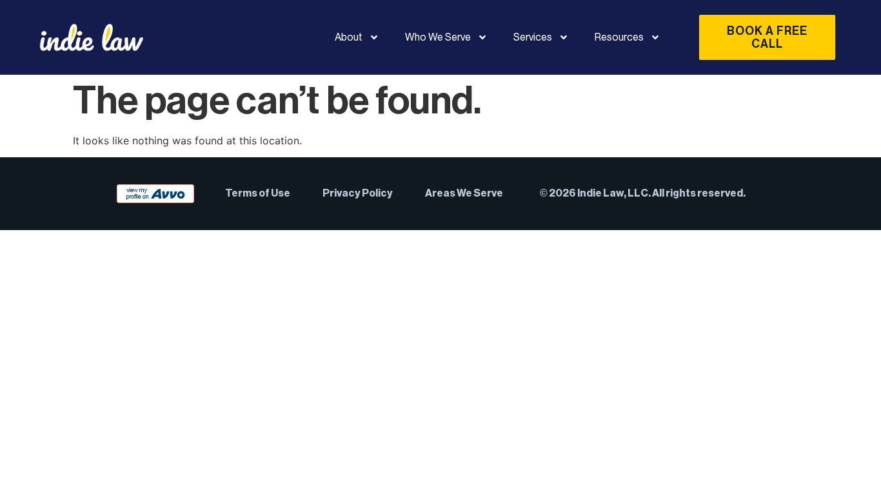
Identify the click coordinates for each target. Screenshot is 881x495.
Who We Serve (438, 37)
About (348, 37)
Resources (619, 37)
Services (532, 37)
